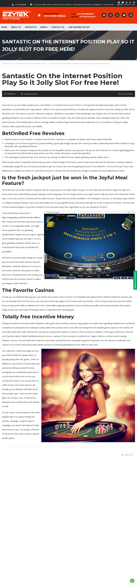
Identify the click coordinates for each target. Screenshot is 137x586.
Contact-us (57, 27)
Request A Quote (135, 280)
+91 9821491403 (87, 16)
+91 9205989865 (85, 14)
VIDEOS (43, 27)
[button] (132, 581)
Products (30, 27)
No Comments (127, 94)
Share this (128, 455)
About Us (16, 27)
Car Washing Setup (78, 27)
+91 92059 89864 (20, 5)
